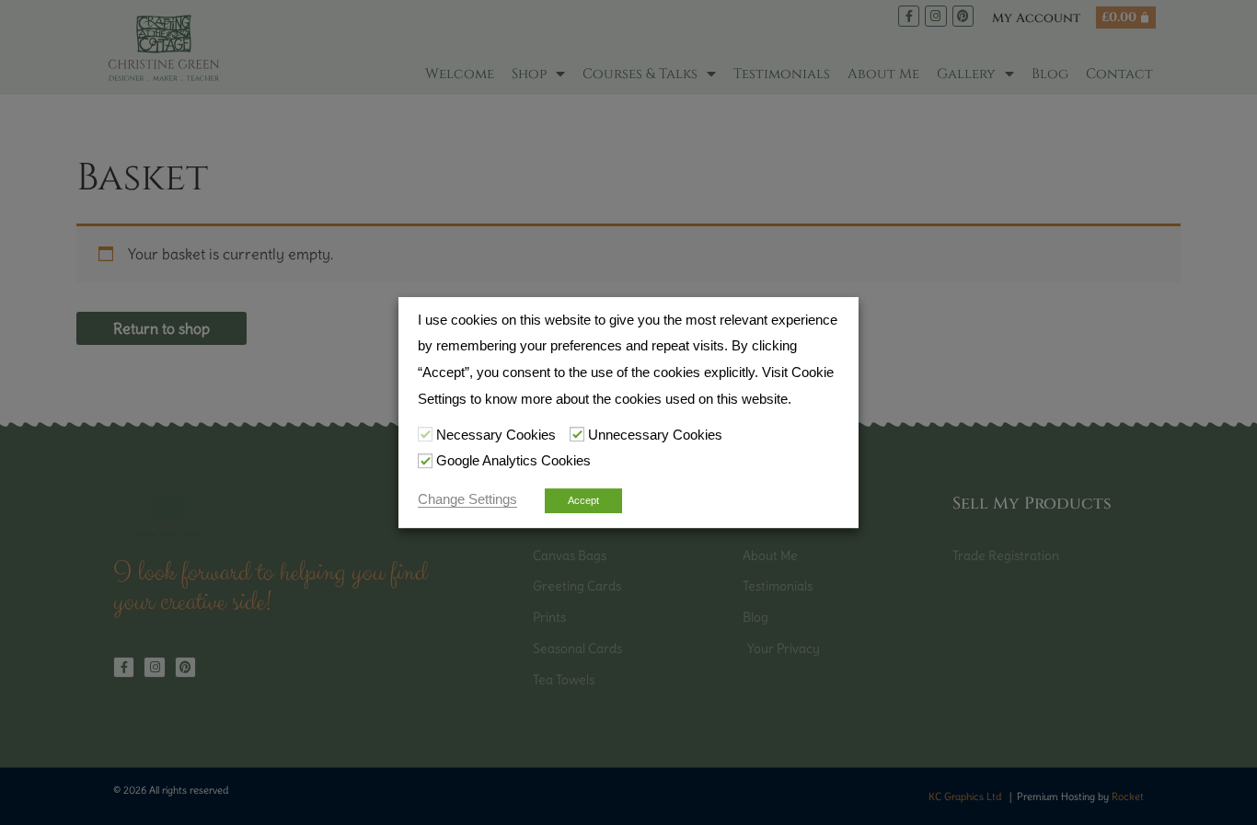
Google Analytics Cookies (513, 461)
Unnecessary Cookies (655, 435)
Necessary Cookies (496, 435)
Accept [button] (583, 500)
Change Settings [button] (467, 499)
